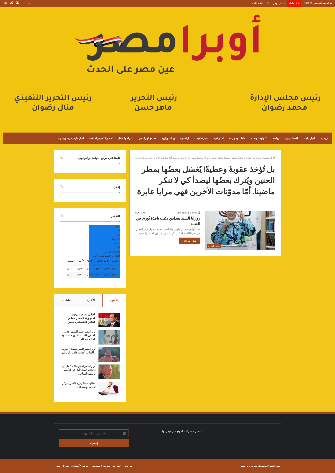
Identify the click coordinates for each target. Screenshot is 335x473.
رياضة (276, 138)
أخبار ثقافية (202, 138)
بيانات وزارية (168, 138)
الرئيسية (324, 138)
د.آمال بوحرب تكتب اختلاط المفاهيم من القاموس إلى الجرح (254, 3)
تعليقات (66, 300)
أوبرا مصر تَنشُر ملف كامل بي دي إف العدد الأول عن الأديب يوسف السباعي (79, 370)
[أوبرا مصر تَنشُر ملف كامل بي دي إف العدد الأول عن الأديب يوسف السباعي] (109, 371)
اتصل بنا (117, 466)
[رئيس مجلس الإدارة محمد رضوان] (167, 66)
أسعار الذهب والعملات (101, 138)
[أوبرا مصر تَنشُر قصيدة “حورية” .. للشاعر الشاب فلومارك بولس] (109, 354)
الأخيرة (90, 300)
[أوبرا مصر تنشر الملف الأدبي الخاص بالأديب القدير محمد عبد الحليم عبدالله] (109, 337)
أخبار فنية (219, 138)
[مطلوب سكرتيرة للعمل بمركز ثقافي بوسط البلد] (109, 389)
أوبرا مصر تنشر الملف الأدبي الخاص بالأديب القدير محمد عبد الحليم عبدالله (79, 335)
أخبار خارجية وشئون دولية (70, 138)
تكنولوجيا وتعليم (259, 138)
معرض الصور (62, 466)
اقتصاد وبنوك (291, 138)
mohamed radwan (187, 213)
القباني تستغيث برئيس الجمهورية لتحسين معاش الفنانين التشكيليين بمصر (82, 318)
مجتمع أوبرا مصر (147, 138)
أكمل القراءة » (189, 241)
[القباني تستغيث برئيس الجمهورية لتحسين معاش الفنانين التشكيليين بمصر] (109, 320)
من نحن (128, 466)
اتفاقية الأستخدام (80, 466)
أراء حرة (184, 138)
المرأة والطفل (125, 138)
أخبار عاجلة (309, 138)
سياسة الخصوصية (101, 466)
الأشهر (114, 300)
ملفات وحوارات (237, 138)
